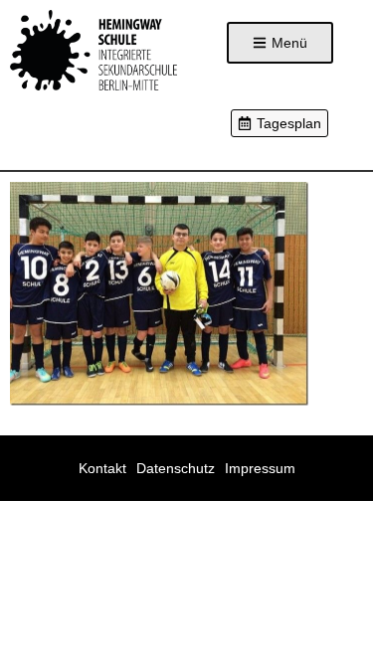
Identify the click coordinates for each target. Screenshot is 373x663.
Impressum (260, 468)
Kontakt (102, 468)
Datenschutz (175, 468)
